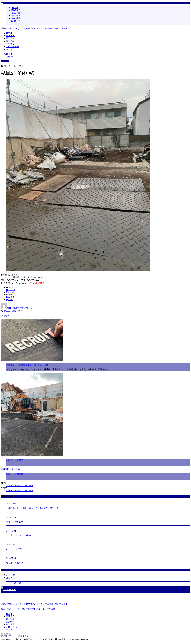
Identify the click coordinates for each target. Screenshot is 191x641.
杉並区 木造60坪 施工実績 (19, 491)
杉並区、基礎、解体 (13, 311)
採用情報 (16, 15)
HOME (15, 7)
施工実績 (16, 13)
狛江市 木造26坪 (14, 563)
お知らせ (28, 308)
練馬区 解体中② (14, 474)
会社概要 (16, 18)
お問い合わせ (18, 21)
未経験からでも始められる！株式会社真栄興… (28, 365)
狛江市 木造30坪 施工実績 (19, 485)
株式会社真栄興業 (15, 308)
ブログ (15, 24)
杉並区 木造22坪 (14, 549)
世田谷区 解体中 (14, 460)
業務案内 (16, 10)
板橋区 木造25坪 (14, 522)
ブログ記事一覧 (13, 583)
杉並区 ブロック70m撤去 (18, 535)
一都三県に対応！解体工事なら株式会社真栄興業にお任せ (33, 508)
